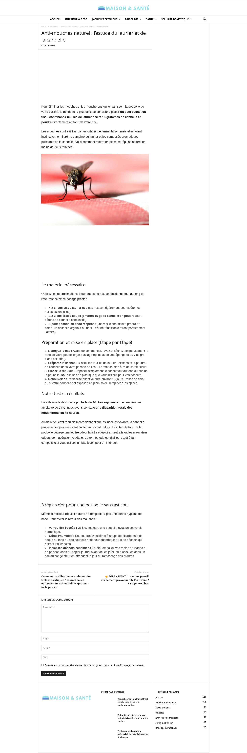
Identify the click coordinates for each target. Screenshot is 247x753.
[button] (204, 19)
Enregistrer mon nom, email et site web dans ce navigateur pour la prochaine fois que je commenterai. (94, 665)
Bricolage (131, 19)
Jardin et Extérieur (104, 19)
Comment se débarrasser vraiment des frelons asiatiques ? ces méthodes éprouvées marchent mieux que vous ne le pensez (66, 582)
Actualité (53, 26)
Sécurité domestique (175, 19)
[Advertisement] (95, 80)
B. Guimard (50, 45)
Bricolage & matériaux (166, 728)
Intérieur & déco (76, 19)
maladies (159, 712)
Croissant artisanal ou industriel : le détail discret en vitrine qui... (133, 734)
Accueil (55, 19)
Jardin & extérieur (164, 723)
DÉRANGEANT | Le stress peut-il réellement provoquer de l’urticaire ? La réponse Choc (125, 580)
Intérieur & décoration (165, 702)
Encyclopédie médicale (166, 718)
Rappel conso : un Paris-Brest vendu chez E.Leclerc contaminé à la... (133, 701)
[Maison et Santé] (123, 7)
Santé (150, 19)
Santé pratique (162, 707)
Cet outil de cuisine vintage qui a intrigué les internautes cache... (133, 718)
